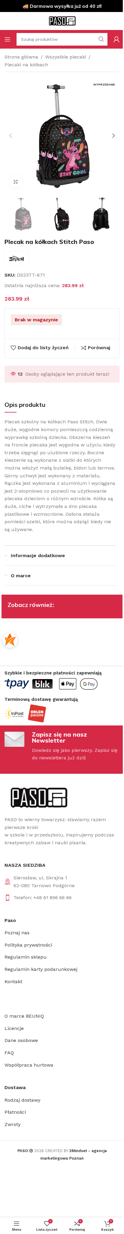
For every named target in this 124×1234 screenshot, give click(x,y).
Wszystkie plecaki (65, 57)
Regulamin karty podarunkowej (41, 969)
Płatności (15, 1112)
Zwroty (12, 1124)
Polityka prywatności (28, 945)
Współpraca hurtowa (29, 1065)
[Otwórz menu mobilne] (8, 39)
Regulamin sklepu (26, 957)
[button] (11, 136)
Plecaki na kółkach (26, 65)
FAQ (9, 1052)
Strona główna (21, 57)
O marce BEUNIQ (24, 1016)
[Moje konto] (116, 39)
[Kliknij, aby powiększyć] (16, 181)
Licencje (14, 1028)
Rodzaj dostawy (22, 1100)
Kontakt (13, 981)
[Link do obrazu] (38, 797)
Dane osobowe (21, 1040)
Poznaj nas (17, 932)
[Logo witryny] (62, 20)
